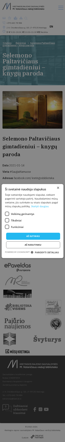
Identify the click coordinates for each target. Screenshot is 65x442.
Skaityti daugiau (40, 206)
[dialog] (32, 221)
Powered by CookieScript (17, 252)
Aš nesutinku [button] (33, 244)
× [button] (58, 188)
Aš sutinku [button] (33, 236)
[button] (45, 252)
